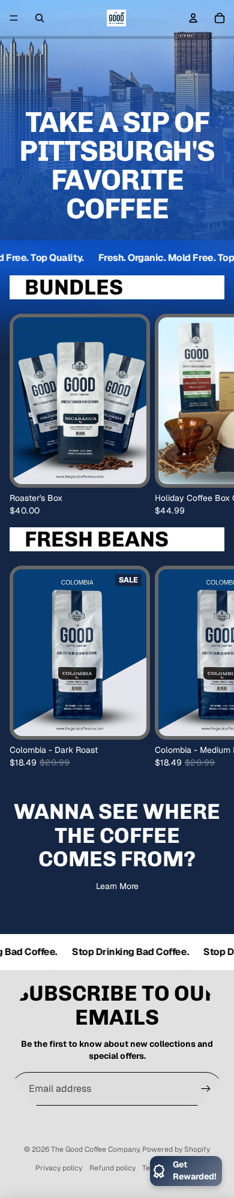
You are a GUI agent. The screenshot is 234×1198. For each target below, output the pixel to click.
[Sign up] (205, 1088)
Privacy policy (58, 1168)
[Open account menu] (193, 18)
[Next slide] (213, 414)
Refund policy (112, 1168)
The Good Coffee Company (95, 1149)
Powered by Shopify (176, 1149)
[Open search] (39, 18)
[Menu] (14, 18)
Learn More (117, 886)
